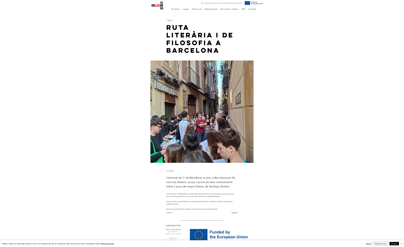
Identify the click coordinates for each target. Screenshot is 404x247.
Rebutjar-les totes (380, 244)
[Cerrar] (401, 243)
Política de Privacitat (107, 244)
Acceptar (394, 244)
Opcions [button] (368, 244)
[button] (175, 9)
